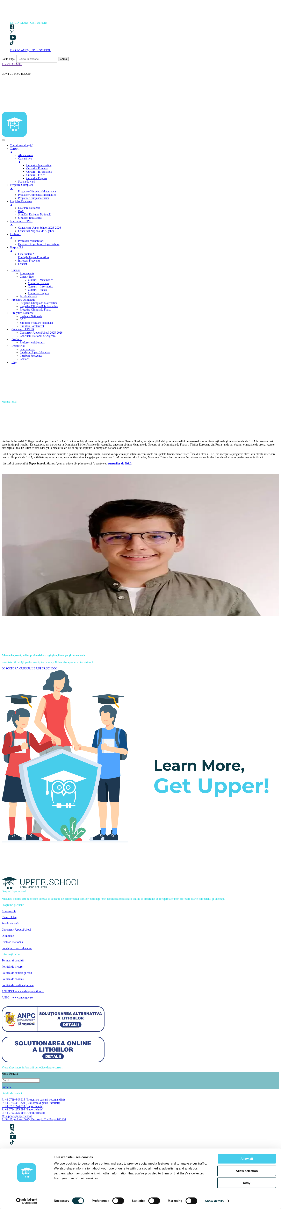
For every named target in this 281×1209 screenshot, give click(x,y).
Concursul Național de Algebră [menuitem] (36, 231)
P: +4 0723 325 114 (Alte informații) (23, 1112)
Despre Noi (18, 345)
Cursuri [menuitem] (14, 150)
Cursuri (16, 270)
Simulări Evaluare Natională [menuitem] (34, 214)
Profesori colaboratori (32, 342)
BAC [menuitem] (21, 211)
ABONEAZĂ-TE (12, 64)
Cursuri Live (9, 917)
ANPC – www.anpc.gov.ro (17, 997)
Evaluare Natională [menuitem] (29, 207)
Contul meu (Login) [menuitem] (21, 145)
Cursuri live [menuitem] (25, 160)
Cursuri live (27, 276)
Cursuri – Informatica (40, 286)
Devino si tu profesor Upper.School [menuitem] (38, 244)
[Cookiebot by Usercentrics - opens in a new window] (27, 1201)
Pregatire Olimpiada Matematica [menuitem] (37, 191)
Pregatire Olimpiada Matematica (38, 303)
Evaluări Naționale (12, 942)
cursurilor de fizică (119, 463)
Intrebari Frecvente (31, 355)
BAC (23, 319)
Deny (246, 1183)
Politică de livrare (12, 966)
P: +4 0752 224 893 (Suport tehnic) (22, 1106)
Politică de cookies (12, 979)
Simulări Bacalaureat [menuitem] (30, 217)
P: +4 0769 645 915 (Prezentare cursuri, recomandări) (33, 1099)
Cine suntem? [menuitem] (26, 254)
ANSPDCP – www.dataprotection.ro (23, 991)
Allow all (246, 1158)
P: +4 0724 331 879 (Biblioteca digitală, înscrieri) (31, 1102)
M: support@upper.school (17, 1116)
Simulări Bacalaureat (32, 326)
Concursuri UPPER (23, 329)
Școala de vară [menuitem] (26, 181)
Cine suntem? (27, 349)
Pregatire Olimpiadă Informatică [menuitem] (37, 194)
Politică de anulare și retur (17, 972)
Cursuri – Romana (38, 283)
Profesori (17, 339)
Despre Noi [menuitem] (16, 249)
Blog (14, 362)
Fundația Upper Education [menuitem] (33, 257)
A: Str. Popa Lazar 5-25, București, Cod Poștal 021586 (34, 1119)
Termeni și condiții (13, 960)
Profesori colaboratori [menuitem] (31, 240)
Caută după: (8, 59)
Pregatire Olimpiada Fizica (35, 309)
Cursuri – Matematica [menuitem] (38, 165)
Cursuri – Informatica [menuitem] (39, 171)
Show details (214, 1201)
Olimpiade (8, 935)
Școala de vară (28, 296)
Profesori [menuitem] (15, 236)
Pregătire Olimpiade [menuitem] (21, 186)
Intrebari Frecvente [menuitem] (29, 260)
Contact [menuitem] (22, 263)
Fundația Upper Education (35, 352)
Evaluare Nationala (31, 316)
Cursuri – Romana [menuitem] (37, 168)
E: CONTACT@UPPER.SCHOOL (30, 50)
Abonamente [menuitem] (25, 155)
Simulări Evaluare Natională (36, 322)
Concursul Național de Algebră (38, 335)
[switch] (118, 1200)
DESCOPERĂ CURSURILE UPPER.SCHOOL (30, 668)
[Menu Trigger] (3, 140)
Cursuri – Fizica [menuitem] (35, 175)
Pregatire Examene (23, 312)
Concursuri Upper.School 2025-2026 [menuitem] (39, 227)
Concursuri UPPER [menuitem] (21, 223)
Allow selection (247, 1171)
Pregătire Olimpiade (23, 299)
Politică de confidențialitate (18, 985)
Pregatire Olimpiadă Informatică (39, 306)
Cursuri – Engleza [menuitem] (36, 178)
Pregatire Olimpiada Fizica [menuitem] (33, 198)
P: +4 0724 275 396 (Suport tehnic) (22, 1109)
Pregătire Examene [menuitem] (21, 203)
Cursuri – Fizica (37, 289)
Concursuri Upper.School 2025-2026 (41, 332)
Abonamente (27, 273)
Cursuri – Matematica (40, 280)
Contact (24, 359)
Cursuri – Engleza (38, 293)
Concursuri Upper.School (16, 929)
